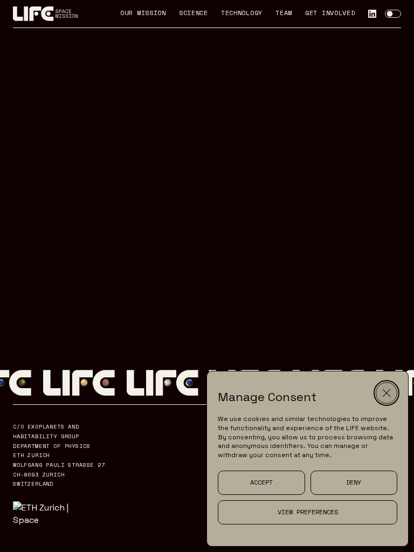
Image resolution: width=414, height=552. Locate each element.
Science (193, 13)
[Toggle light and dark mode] (393, 14)
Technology (242, 13)
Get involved (330, 13)
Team (283, 13)
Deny (353, 482)
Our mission (143, 13)
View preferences (308, 511)
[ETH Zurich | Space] (50, 513)
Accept (261, 482)
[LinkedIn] (372, 13)
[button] (386, 393)
